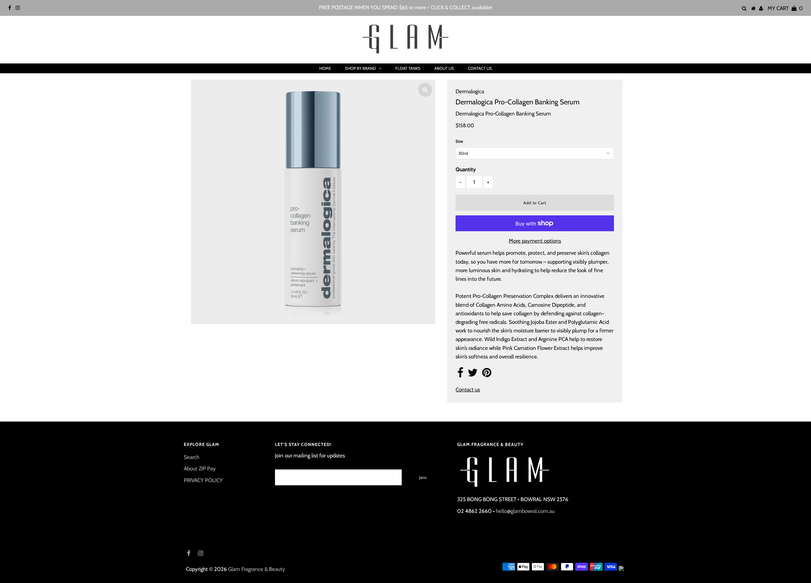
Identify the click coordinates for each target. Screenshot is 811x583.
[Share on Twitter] (473, 374)
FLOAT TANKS (407, 68)
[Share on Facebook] (460, 374)
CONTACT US (480, 68)
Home (325, 68)
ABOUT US (444, 68)
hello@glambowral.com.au (525, 511)
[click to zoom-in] (425, 90)
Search (191, 457)
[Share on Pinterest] (486, 374)
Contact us (468, 389)
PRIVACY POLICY (203, 480)
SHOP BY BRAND (360, 68)
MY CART (785, 8)
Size (459, 141)
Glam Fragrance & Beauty (256, 569)
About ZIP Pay (200, 468)
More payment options (535, 241)
